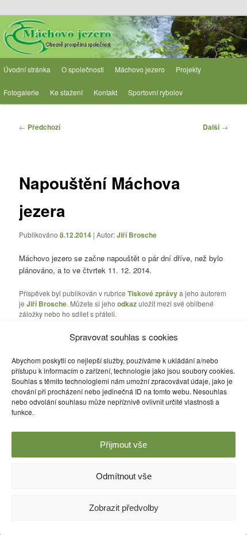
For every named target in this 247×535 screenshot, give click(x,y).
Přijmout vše (123, 444)
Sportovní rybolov (155, 92)
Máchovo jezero (140, 69)
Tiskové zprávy (152, 293)
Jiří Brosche (137, 235)
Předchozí (39, 127)
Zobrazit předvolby (124, 508)
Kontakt (105, 92)
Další (215, 127)
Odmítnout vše (124, 476)
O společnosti (82, 69)
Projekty (188, 69)
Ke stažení (66, 92)
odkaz (127, 303)
